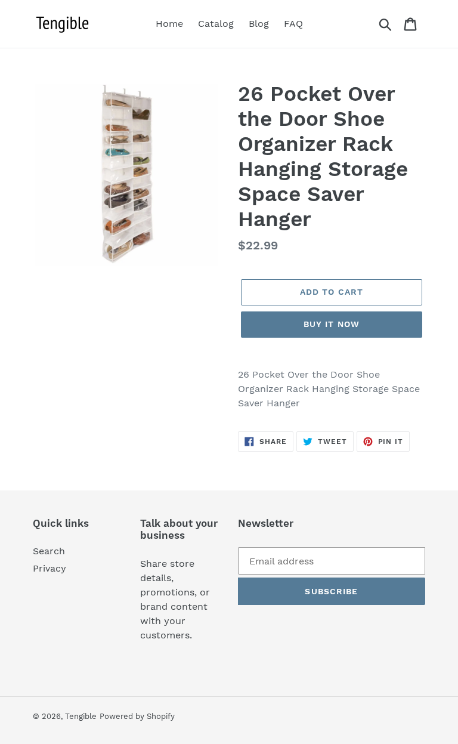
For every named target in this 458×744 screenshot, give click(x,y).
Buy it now (332, 324)
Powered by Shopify (137, 716)
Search (49, 551)
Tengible (81, 716)
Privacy (49, 568)
